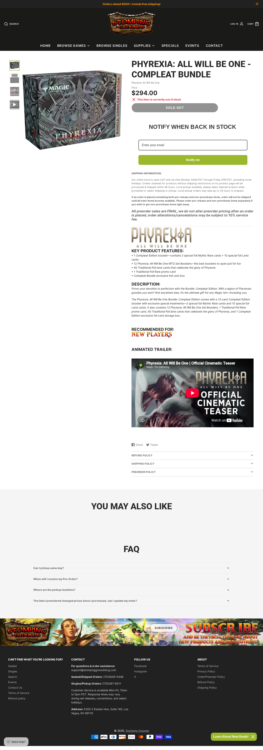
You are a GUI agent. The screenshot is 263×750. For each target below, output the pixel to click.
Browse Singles (111, 46)
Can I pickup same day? (48, 568)
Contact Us (15, 687)
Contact (214, 46)
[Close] (253, 736)
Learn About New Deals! (230, 736)
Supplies (142, 46)
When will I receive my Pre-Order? (55, 579)
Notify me (193, 160)
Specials (170, 46)
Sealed (12, 666)
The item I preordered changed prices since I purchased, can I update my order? (85, 600)
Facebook (140, 666)
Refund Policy (206, 682)
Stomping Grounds (137, 730)
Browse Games (71, 46)
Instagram (140, 671)
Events (192, 46)
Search (12, 676)
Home (45, 46)
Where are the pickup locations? (54, 589)
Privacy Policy (206, 671)
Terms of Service (18, 693)
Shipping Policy (207, 687)
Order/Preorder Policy (211, 676)
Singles (12, 671)
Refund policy (16, 698)
